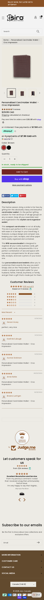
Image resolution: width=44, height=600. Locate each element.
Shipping (5, 115)
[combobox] (22, 31)
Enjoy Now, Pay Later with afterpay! (20, 3)
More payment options (22, 185)
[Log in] (35, 17)
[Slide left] (4, 93)
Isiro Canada (25, 591)
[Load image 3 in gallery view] (32, 93)
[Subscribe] (38, 542)
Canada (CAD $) (19, 584)
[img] (7, 319)
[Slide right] (39, 93)
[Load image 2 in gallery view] (22, 93)
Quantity (6, 154)
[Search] (38, 31)
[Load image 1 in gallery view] (11, 93)
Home (6, 40)
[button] (4, 17)
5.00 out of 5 (28, 286)
